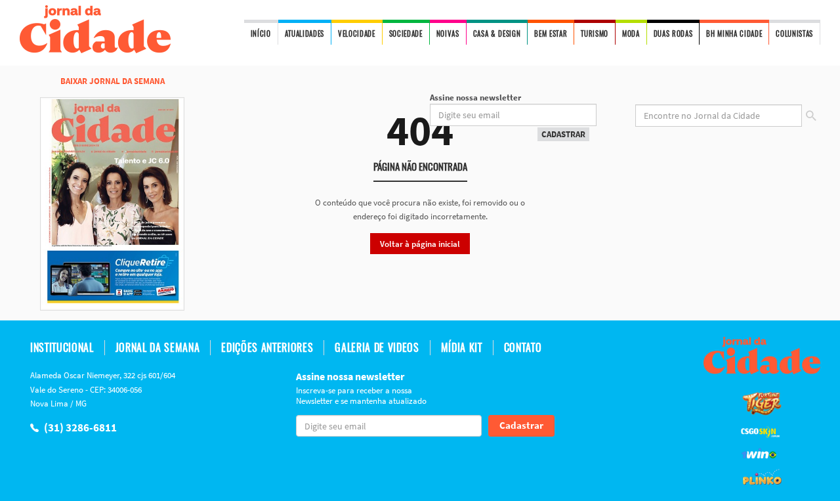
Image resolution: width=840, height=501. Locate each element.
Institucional (62, 347)
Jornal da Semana (158, 347)
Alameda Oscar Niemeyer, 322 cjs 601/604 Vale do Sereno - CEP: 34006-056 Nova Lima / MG (102, 389)
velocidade (356, 33)
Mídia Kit (461, 347)
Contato (523, 347)
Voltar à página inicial (420, 244)
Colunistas (794, 33)
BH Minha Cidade (734, 33)
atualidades (304, 33)
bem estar (550, 33)
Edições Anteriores (267, 347)
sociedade (406, 33)
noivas (447, 33)
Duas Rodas (673, 33)
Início (261, 33)
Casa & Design (497, 33)
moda (631, 33)
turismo (594, 33)
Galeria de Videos (377, 347)
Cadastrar (563, 134)
